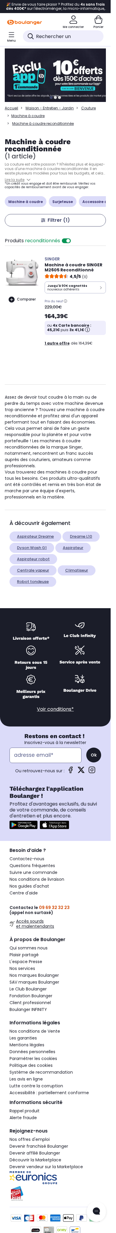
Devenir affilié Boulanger (35, 1153)
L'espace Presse (26, 962)
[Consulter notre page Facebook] (70, 771)
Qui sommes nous (29, 948)
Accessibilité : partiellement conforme (49, 1093)
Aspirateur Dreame (35, 536)
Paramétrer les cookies (33, 1058)
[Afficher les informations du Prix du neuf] (65, 301)
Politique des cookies (31, 1065)
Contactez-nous (27, 859)
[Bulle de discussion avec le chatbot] (96, 1211)
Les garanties (23, 1038)
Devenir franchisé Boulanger (39, 1146)
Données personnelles (32, 1052)
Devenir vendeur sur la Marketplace (46, 1167)
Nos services (22, 968)
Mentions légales (27, 1045)
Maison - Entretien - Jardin (50, 108)
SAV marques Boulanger (34, 982)
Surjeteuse (62, 201)
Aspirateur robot (33, 559)
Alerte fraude (23, 1118)
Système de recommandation (41, 1072)
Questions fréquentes (32, 866)
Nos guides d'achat (29, 886)
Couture (88, 108)
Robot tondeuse (33, 581)
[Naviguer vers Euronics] (55, 1177)
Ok (94, 755)
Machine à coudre (28, 115)
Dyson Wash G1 (32, 548)
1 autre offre (57, 343)
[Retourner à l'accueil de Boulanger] (24, 22)
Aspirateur (73, 548)
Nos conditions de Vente (35, 1031)
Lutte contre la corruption (36, 1086)
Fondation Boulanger (31, 996)
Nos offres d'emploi (30, 1139)
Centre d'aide (24, 893)
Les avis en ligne (26, 1079)
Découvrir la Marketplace (35, 1160)
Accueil (11, 108)
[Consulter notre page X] (81, 771)
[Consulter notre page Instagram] (91, 771)
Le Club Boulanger (28, 989)
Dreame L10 (81, 536)
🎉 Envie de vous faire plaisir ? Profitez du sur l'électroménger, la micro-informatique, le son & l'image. (55, 6)
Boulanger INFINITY (28, 1009)
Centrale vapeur (33, 570)
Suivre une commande (33, 872)
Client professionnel (30, 1003)
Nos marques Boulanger (34, 975)
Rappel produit (25, 1111)
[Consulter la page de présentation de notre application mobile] (23, 825)
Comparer (26, 299)
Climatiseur (76, 570)
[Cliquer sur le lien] (58, 75)
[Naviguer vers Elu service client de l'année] (55, 1193)
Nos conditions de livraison (37, 879)
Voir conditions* (55, 709)
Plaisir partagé (24, 955)
